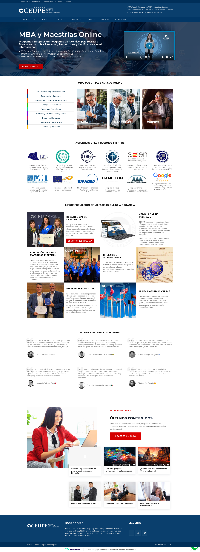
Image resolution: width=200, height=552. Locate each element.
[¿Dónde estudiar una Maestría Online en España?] (154, 456)
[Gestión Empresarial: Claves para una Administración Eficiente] (85, 456)
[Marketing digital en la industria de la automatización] (119, 456)
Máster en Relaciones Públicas (85, 504)
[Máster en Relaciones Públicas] (85, 491)
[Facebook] (131, 533)
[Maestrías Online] (39, 9)
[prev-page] (71, 513)
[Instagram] (138, 533)
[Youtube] (144, 533)
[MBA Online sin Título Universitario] (154, 491)
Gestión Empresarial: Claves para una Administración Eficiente (83, 471)
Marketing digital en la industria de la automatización (119, 470)
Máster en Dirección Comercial (119, 504)
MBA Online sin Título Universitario (149, 505)
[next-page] (75, 513)
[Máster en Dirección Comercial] (119, 491)
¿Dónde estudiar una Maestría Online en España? (153, 470)
